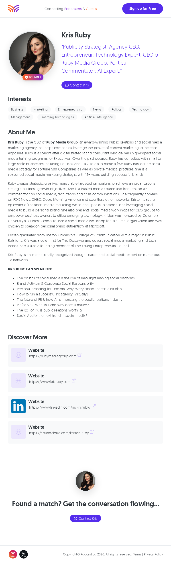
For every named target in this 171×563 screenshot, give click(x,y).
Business (17, 109)
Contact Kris (79, 85)
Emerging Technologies (57, 117)
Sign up (142, 8)
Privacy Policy (153, 554)
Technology (140, 109)
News (97, 109)
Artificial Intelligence (98, 117)
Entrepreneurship (70, 109)
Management (20, 117)
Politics (116, 109)
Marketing (40, 109)
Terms (137, 554)
